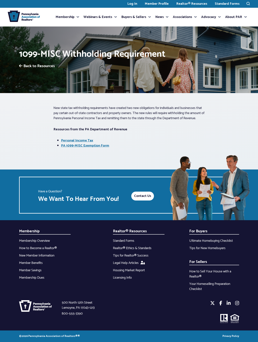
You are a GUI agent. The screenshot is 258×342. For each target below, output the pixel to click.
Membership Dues (31, 278)
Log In (132, 4)
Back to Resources (38, 66)
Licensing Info (122, 278)
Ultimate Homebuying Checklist (211, 241)
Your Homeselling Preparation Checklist (209, 286)
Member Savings (30, 270)
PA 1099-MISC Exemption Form (85, 145)
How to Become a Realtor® (38, 248)
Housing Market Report (129, 270)
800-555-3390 (72, 313)
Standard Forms (227, 4)
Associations (182, 17)
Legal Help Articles (126, 263)
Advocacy (208, 17)
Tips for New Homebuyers (207, 248)
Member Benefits (31, 263)
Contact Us (142, 196)
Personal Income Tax (77, 140)
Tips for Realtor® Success (130, 255)
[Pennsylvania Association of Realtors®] (24, 17)
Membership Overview (34, 241)
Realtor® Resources (191, 4)
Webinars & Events (97, 17)
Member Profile (157, 4)
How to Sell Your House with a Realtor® (210, 274)
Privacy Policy (230, 336)
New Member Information (36, 255)
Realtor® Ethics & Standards (132, 248)
